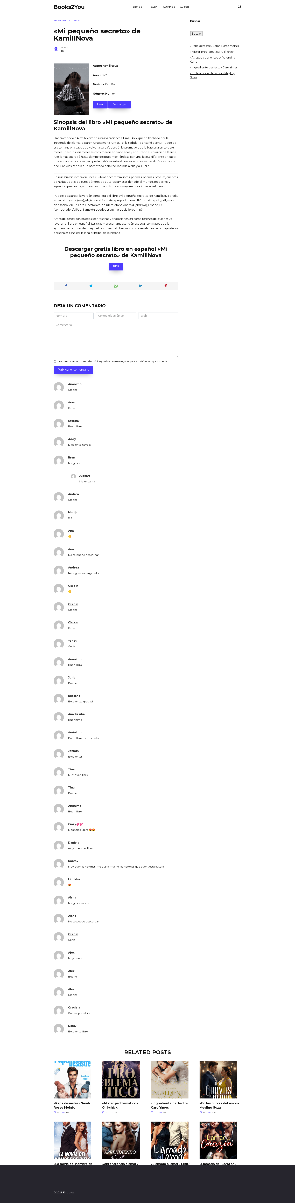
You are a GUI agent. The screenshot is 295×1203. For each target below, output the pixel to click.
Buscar (195, 21)
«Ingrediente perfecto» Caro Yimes (213, 67)
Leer (100, 104)
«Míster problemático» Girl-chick (212, 51)
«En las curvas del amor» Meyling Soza (219, 1105)
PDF (116, 266)
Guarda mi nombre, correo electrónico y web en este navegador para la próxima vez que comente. (113, 361)
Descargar (120, 104)
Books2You (69, 7)
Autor (184, 7)
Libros (137, 7)
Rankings (169, 7)
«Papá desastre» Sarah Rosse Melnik (214, 46)
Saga (154, 7)
